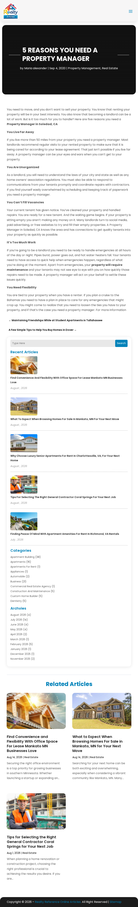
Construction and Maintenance (30, 591)
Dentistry (16, 601)
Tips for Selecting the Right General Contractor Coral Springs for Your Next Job (63, 497)
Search (121, 343)
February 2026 (19, 644)
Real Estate (110, 68)
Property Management (84, 68)
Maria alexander (35, 68)
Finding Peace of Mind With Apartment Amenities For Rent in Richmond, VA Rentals (64, 534)
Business (15, 581)
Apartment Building (22, 557)
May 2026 (16, 629)
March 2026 (17, 639)
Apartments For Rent (23, 566)
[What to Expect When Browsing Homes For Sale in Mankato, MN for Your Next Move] (23, 407)
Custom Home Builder (24, 596)
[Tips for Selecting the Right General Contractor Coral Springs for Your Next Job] (23, 485)
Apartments (18, 562)
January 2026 (18, 649)
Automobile (17, 576)
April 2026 (16, 634)
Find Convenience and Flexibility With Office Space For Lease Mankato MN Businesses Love (32, 743)
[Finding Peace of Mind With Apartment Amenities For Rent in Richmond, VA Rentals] (23, 521)
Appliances (17, 571)
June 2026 (16, 624)
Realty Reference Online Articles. (58, 902)
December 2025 (20, 654)
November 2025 (20, 659)
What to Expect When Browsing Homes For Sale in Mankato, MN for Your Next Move (64, 419)
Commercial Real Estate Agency (30, 586)
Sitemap (115, 902)
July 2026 (16, 619)
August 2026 (18, 615)
